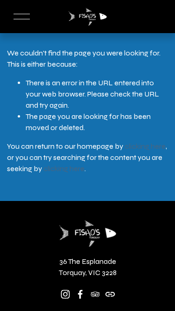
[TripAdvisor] (95, 294)
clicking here (145, 146)
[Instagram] (65, 294)
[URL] (110, 294)
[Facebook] (80, 294)
